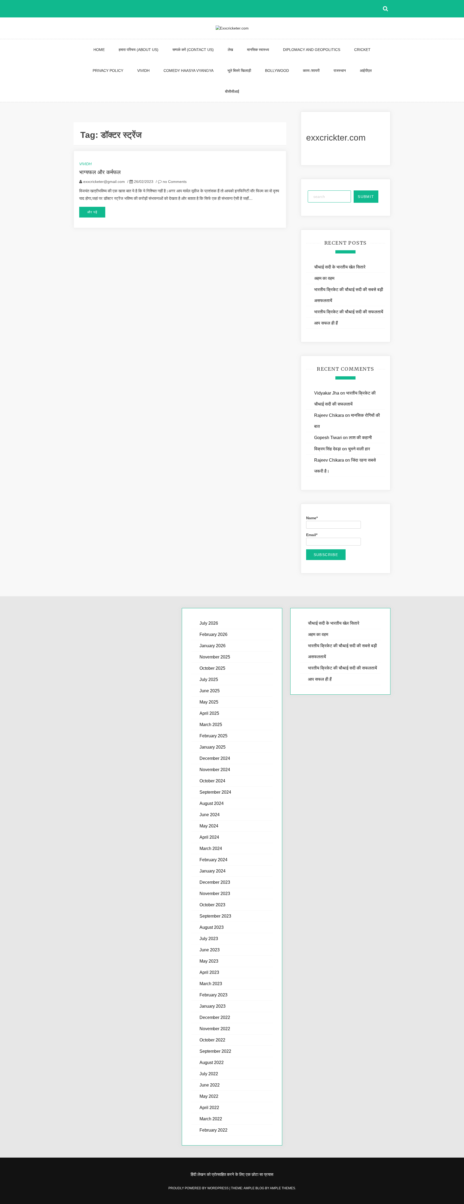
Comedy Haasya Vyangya (188, 70)
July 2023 (209, 938)
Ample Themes (282, 1188)
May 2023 (209, 961)
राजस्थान (340, 70)
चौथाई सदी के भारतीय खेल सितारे (339, 267)
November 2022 (215, 1028)
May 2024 (209, 826)
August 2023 (212, 927)
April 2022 (209, 1107)
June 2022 (210, 1085)
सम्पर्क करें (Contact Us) (193, 49)
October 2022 (212, 1040)
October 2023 (212, 905)
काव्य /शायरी (311, 70)
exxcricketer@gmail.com (104, 181)
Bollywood (277, 70)
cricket (362, 49)
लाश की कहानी (360, 437)
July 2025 (209, 679)
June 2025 (210, 690)
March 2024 (211, 848)
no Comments (174, 181)
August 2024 (212, 803)
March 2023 (211, 983)
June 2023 (210, 950)
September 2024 (215, 792)
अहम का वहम (324, 278)
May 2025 (209, 702)
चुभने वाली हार (359, 449)
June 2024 (210, 814)
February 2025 (213, 736)
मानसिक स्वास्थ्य (258, 49)
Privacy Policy (108, 70)
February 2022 (213, 1130)
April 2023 (209, 972)
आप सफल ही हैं (326, 323)
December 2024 (215, 758)
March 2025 (211, 724)
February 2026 (213, 634)
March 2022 (211, 1119)
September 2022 (215, 1051)
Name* (312, 518)
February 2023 (213, 995)
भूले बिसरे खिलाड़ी (239, 70)
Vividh (143, 70)
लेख (230, 49)
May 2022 (209, 1096)
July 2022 (209, 1074)
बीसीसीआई (232, 91)
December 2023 (215, 882)
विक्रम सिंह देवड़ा (327, 449)
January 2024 (213, 871)
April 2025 (209, 713)
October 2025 (212, 668)
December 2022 (215, 1017)
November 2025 (215, 657)
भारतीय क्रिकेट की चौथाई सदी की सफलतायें (348, 312)
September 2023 (215, 916)
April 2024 (209, 837)
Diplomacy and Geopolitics (311, 49)
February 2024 (213, 859)
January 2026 (213, 645)
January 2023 (213, 1006)
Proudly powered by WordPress (198, 1188)
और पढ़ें (92, 212)
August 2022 (212, 1062)
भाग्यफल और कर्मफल (100, 172)
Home (99, 49)
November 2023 (215, 893)
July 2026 (209, 623)
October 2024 (212, 781)
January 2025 (213, 747)
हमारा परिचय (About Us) (138, 49)
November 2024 (215, 769)
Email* (311, 535)
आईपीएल (366, 70)
